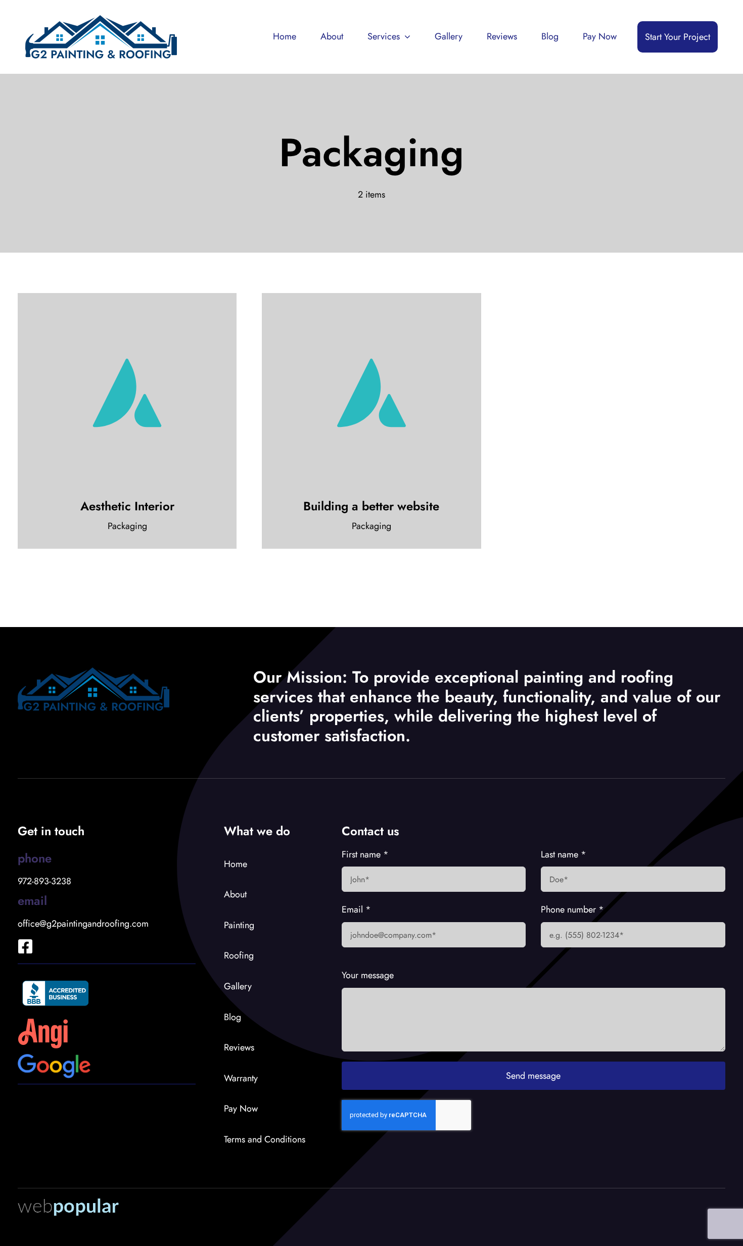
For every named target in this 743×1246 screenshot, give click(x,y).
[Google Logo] (54, 1058)
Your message (368, 975)
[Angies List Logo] (43, 1022)
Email (356, 909)
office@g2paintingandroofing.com (83, 923)
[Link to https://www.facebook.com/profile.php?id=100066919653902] (18, 932)
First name (365, 854)
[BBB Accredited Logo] (56, 978)
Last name (563, 854)
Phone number (572, 909)
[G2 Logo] (101, 19)
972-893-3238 (44, 881)
